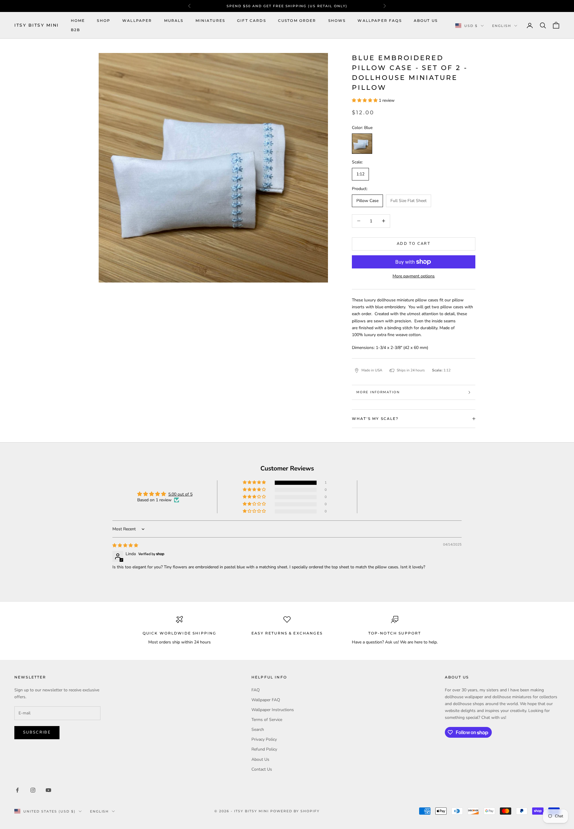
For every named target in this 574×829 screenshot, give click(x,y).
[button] (365, 100)
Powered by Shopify (295, 811)
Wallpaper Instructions (272, 710)
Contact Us (261, 769)
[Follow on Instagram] (33, 790)
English (501, 26)
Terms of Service (266, 719)
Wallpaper (137, 20)
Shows (337, 20)
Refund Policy (264, 749)
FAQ (255, 690)
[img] (125, 545)
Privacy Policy (264, 739)
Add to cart (413, 243)
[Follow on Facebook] (17, 790)
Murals (174, 20)
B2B (75, 30)
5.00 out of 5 (180, 494)
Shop (103, 20)
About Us (426, 20)
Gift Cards (251, 20)
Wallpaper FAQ (265, 700)
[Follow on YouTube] (48, 790)
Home (78, 20)
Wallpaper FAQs (380, 20)
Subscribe (37, 732)
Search (257, 729)
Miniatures (210, 20)
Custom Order (297, 20)
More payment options (414, 276)
